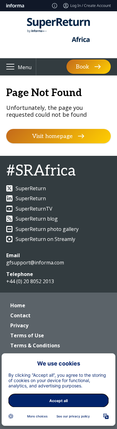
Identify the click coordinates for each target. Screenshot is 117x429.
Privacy (19, 325)
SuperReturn (31, 188)
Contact (20, 315)
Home (17, 305)
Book (82, 67)
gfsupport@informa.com (35, 262)
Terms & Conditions (35, 345)
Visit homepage (52, 136)
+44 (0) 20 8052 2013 (30, 281)
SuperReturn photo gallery (47, 229)
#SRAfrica (41, 171)
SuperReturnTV (34, 208)
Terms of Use (27, 335)
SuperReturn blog (37, 218)
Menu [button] (25, 67)
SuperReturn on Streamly (45, 239)
